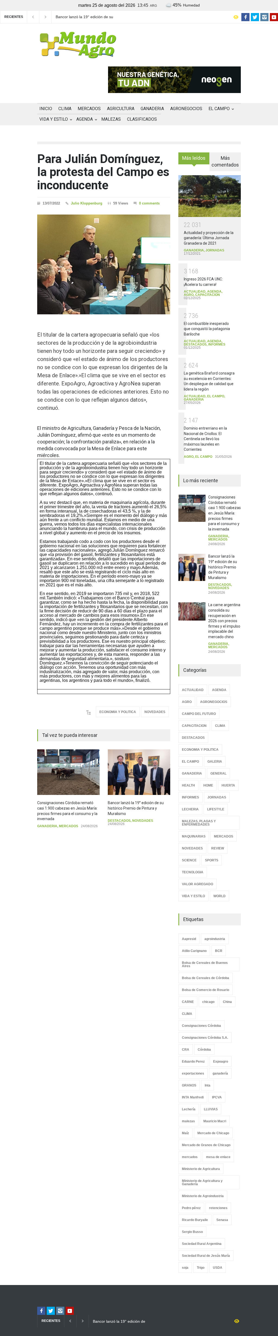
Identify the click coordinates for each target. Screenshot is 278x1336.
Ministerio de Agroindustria (203, 1196)
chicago (208, 1002)
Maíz (185, 1133)
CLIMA (64, 108)
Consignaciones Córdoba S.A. (205, 1038)
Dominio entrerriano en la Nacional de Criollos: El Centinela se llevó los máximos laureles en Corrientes (205, 439)
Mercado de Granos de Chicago (206, 1145)
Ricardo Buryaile (195, 1220)
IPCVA (217, 1097)
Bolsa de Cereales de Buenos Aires (205, 964)
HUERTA (228, 785)
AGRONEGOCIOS (186, 108)
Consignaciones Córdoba (201, 1026)
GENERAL (218, 773)
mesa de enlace (218, 1157)
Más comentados (225, 161)
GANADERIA (152, 108)
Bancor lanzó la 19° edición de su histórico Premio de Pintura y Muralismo (84, 17)
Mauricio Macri (214, 1121)
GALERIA (214, 761)
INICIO (45, 108)
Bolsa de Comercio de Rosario (205, 990)
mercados (190, 1157)
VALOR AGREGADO (197, 884)
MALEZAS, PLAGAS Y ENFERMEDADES (199, 822)
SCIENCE (189, 860)
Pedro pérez (191, 1208)
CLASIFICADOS (142, 119)
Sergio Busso (192, 1232)
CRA (185, 1049)
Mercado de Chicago (213, 1133)
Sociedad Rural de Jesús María (206, 1256)
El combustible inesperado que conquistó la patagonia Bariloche (207, 328)
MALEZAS (111, 119)
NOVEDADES (154, 712)
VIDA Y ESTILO (53, 119)
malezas (188, 1121)
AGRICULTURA (120, 108)
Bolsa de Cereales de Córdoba (205, 978)
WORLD (219, 896)
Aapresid (189, 939)
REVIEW (217, 848)
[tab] (194, 160)
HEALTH (188, 785)
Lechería (188, 1109)
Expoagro (220, 1061)
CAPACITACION (207, 295)
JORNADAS (215, 250)
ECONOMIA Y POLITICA (117, 712)
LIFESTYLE (215, 809)
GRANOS (189, 1085)
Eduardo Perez (193, 1061)
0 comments (149, 203)
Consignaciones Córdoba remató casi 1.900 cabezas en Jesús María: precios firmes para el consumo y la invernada (224, 513)
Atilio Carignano (194, 951)
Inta (207, 1085)
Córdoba (204, 1049)
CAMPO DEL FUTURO (199, 714)
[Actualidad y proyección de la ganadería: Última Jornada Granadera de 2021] (209, 196)
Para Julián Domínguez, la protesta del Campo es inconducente (103, 172)
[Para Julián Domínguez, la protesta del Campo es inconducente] (103, 264)
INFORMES (216, 344)
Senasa (222, 1220)
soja (185, 1268)
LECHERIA (190, 809)
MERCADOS (89, 108)
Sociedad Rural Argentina (202, 1244)
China (227, 1002)
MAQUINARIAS (194, 836)
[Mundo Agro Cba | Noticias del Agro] (78, 54)
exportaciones (193, 1073)
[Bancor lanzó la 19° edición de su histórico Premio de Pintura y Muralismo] (139, 772)
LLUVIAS (211, 1109)
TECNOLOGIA (192, 872)
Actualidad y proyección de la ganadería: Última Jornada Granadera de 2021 (208, 238)
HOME (208, 785)
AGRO (189, 295)
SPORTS (211, 860)
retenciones (218, 1208)
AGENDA (84, 119)
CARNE (188, 1002)
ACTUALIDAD (195, 291)
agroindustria (214, 939)
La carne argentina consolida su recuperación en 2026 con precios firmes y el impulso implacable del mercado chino (224, 621)
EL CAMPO (219, 108)
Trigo (200, 1268)
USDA (217, 1268)
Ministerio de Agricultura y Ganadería (202, 1182)
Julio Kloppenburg (86, 203)
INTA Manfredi (193, 1097)
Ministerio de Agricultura (201, 1169)
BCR (218, 951)
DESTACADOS (119, 821)
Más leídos (194, 158)
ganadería (220, 1073)
